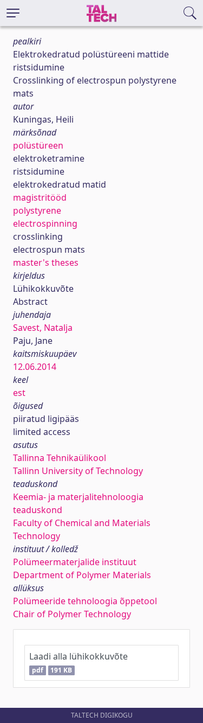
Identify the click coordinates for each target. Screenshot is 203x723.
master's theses (45, 262)
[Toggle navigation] (13, 13)
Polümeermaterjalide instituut (74, 562)
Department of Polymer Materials (82, 575)
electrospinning (45, 223)
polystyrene (37, 210)
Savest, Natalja (43, 328)
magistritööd (40, 197)
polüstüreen (38, 145)
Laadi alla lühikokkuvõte (78, 662)
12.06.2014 (34, 367)
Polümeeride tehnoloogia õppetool (85, 601)
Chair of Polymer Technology (72, 614)
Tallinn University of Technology (78, 471)
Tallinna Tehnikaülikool (59, 458)
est (19, 393)
